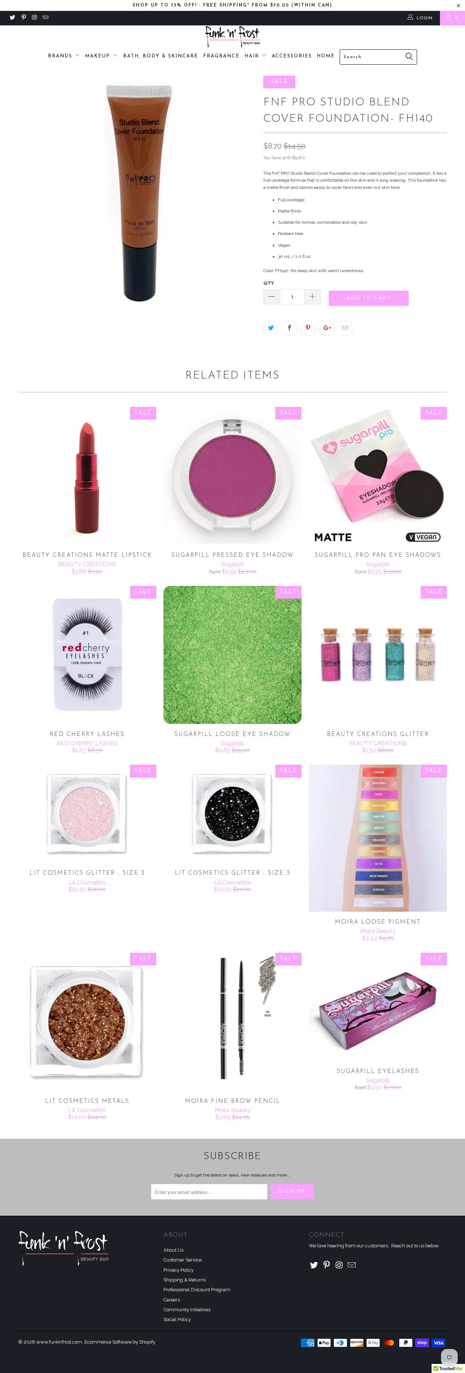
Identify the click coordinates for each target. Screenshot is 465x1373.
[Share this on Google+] (326, 328)
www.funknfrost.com (59, 1342)
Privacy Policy (178, 1270)
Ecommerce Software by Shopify (119, 1342)
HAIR (252, 56)
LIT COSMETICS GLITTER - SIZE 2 (87, 814)
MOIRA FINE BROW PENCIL (232, 1022)
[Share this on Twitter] (271, 328)
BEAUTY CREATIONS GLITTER (378, 655)
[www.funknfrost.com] (232, 36)
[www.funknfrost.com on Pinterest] (23, 18)
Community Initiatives (186, 1309)
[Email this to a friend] (345, 328)
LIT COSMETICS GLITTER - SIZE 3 (232, 814)
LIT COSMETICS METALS (87, 1022)
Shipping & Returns (184, 1280)
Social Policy (177, 1319)
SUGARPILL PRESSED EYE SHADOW (232, 476)
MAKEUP (98, 56)
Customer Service (182, 1260)
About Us (173, 1250)
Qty (268, 283)
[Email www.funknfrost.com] (45, 18)
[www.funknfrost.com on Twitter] (12, 18)
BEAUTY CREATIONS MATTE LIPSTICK (87, 476)
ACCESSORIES (292, 56)
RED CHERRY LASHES (87, 655)
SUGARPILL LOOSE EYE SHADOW (232, 655)
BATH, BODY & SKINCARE (160, 56)
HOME (326, 56)
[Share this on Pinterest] (308, 328)
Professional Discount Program (196, 1289)
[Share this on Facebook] (289, 328)
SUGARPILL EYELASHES (378, 1007)
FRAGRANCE (221, 56)
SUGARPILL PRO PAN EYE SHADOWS (378, 476)
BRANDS (61, 56)
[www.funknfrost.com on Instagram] (34, 18)
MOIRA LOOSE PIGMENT (378, 838)
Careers (171, 1300)
